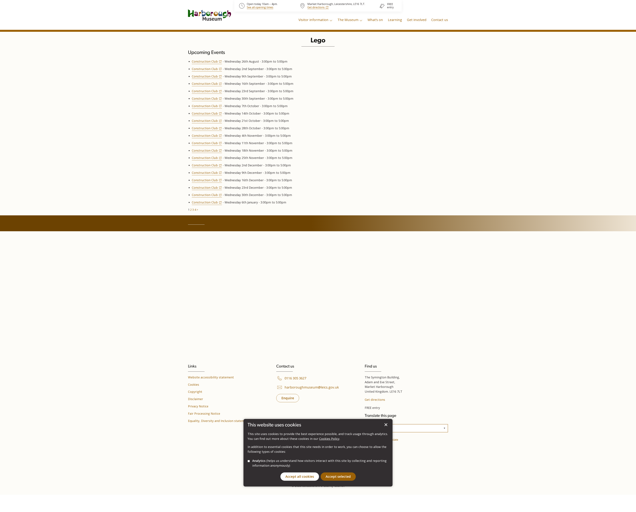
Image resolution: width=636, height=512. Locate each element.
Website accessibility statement (211, 377)
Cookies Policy (329, 438)
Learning (395, 20)
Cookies (193, 385)
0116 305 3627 (295, 378)
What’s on (375, 20)
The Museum (348, 20)
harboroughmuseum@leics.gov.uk (312, 387)
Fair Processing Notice (204, 413)
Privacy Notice (198, 406)
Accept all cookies (299, 476)
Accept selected (385, 424)
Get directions (316, 7)
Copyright (195, 392)
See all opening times (260, 7)
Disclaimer (195, 399)
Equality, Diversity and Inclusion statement (218, 421)
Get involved (416, 20)
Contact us (439, 20)
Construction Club (205, 61)
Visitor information (313, 20)
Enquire (287, 398)
